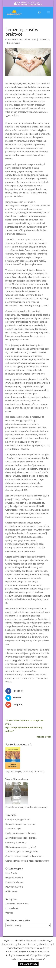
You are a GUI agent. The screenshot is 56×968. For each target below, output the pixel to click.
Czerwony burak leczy (16, 842)
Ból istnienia (11, 891)
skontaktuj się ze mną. (34, 771)
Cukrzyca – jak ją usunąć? (17, 819)
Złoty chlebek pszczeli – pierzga (21, 837)
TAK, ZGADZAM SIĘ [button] (28, 963)
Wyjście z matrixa (14, 877)
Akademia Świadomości (16, 903)
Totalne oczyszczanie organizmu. (21, 851)
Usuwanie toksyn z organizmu (20, 824)
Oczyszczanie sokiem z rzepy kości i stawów (27, 860)
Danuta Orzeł (29, 39)
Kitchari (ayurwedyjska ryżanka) (20, 847)
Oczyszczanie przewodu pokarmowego (24, 856)
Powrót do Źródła (14, 886)
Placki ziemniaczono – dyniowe (20, 833)
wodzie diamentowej (37, 807)
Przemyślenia (13, 42)
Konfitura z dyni (13, 828)
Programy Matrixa (14, 882)
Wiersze (9, 912)
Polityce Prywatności (17, 955)
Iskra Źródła (11, 873)
